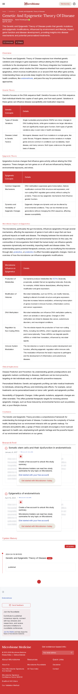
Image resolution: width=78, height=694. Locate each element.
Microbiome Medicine (16, 647)
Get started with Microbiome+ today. (37, 480)
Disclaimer (57, 665)
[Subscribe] (71, 653)
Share (20, 42)
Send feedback (18, 605)
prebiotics (29, 252)
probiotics (18, 252)
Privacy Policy (6, 655)
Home (4, 11)
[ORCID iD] (29, 20)
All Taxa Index (32, 669)
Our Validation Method (10, 685)
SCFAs (55, 279)
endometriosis (27, 78)
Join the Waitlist (9, 632)
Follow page (9, 42)
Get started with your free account (33, 475)
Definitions (12, 11)
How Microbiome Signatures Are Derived (13, 670)
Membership (65, 4)
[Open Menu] (3, 4)
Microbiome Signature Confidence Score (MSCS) (12, 676)
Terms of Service (19, 655)
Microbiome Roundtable (36, 665)
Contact (56, 669)
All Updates (70, 546)
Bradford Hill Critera (10, 681)
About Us (5, 665)
